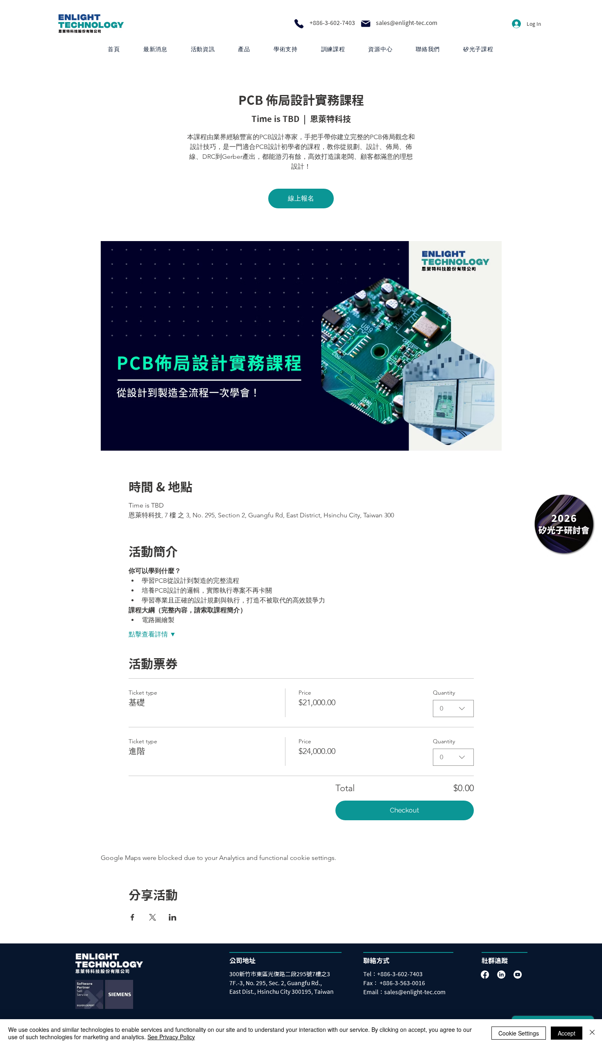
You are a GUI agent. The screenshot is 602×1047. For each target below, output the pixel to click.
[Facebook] (485, 974)
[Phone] (299, 24)
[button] (244, 49)
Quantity (444, 692)
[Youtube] (518, 974)
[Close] (592, 1033)
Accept (566, 1033)
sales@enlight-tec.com (406, 23)
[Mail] (366, 24)
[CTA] (564, 524)
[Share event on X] (152, 917)
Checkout (404, 810)
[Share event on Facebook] (132, 917)
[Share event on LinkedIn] (173, 917)
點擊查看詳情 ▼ (152, 634)
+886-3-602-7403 (332, 23)
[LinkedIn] (501, 974)
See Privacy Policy (171, 1037)
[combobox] (453, 708)
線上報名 (301, 198)
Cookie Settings (518, 1033)
